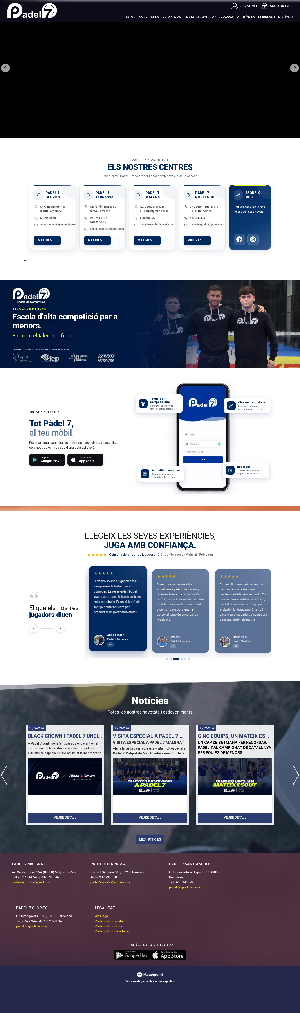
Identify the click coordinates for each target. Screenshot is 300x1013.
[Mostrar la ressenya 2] (171, 659)
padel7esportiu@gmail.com (105, 228)
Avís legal (101, 916)
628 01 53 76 (98, 222)
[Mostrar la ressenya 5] (185, 659)
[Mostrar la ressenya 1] (167, 659)
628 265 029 (147, 217)
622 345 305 (197, 217)
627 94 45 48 (48, 217)
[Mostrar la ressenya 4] (182, 659)
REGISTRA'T (248, 6)
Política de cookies (108, 926)
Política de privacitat (109, 921)
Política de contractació (112, 931)
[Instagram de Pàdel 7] (253, 239)
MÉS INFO (45, 240)
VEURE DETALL (65, 817)
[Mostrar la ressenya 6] (189, 659)
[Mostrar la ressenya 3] (176, 659)
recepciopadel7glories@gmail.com (55, 224)
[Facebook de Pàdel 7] (239, 239)
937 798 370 (97, 217)
